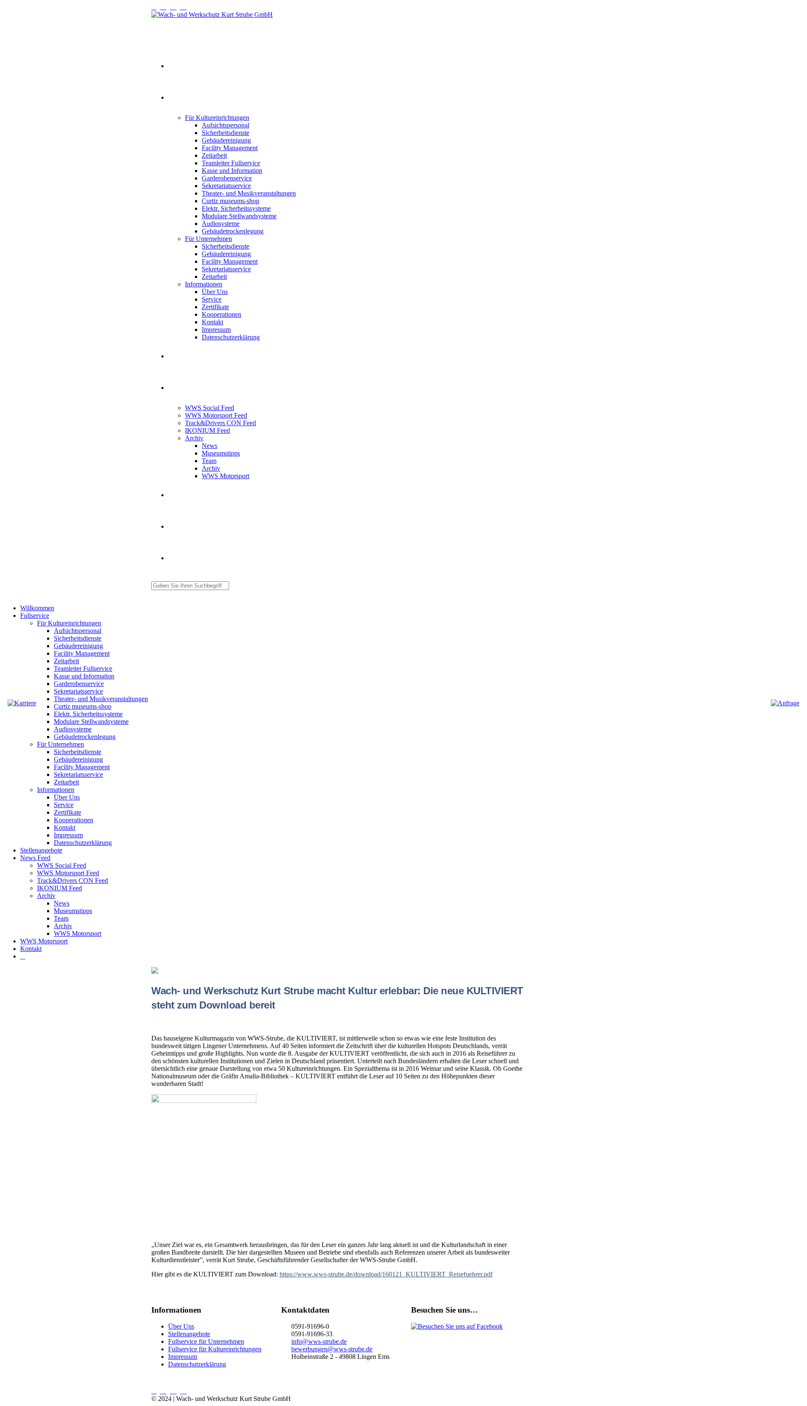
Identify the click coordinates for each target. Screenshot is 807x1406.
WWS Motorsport (225, 475)
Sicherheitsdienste (225, 132)
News (209, 445)
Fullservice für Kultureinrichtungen (214, 1349)
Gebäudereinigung (226, 140)
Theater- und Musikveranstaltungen (249, 193)
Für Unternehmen (208, 238)
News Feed (179, 388)
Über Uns (215, 291)
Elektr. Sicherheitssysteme (236, 208)
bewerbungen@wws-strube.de (331, 1349)
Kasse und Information (232, 170)
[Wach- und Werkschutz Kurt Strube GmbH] (212, 14)
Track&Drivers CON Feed (220, 422)
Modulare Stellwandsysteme (239, 216)
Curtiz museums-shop (230, 200)
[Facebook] (185, 7)
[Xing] (175, 7)
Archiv (194, 438)
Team (209, 460)
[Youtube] (165, 7)
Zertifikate (215, 306)
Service (212, 299)
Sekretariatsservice (226, 185)
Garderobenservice (227, 178)
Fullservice (179, 98)
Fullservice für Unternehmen (206, 1341)
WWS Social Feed (209, 407)
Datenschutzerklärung (231, 337)
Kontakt (212, 322)
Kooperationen (221, 314)
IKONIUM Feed (207, 430)
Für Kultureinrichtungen (217, 117)
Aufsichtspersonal (225, 125)
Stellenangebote (183, 357)
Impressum (216, 329)
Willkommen (181, 66)
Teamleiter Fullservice (231, 163)
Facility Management (230, 147)
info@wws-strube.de (319, 1341)
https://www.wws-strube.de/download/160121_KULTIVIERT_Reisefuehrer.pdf (386, 1274)
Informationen (203, 284)
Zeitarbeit (214, 155)
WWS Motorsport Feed (216, 415)
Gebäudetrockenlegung (233, 231)
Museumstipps (221, 453)
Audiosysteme (221, 223)
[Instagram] (155, 7)
